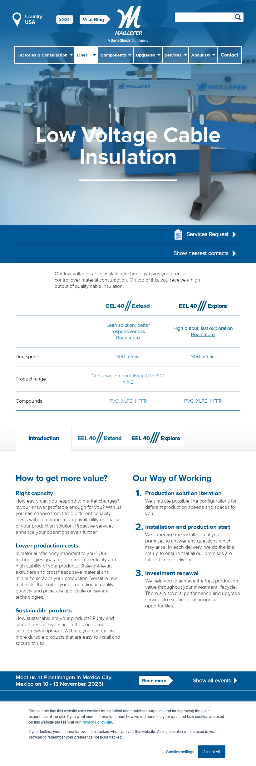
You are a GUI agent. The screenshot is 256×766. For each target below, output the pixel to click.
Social (65, 19)
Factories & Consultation (42, 55)
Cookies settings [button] (180, 751)
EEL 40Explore (156, 438)
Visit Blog (93, 20)
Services (173, 55)
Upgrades (145, 55)
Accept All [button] (211, 751)
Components (113, 55)
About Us (200, 55)
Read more (128, 338)
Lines (82, 55)
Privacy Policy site (96, 721)
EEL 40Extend (100, 438)
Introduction (43, 438)
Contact (229, 55)
